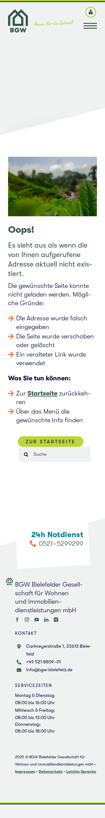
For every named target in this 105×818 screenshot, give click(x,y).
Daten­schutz (51, 771)
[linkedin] (46, 619)
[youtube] (36, 619)
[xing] (56, 619)
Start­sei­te (42, 393)
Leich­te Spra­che (81, 771)
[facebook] (17, 619)
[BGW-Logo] (41, 12)
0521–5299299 (61, 543)
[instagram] (27, 619)
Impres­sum (25, 771)
